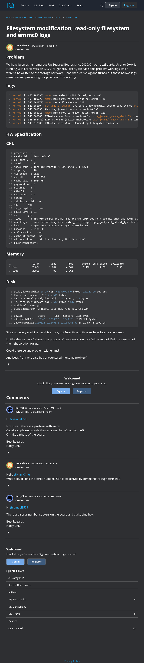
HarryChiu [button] (21, 407)
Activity (12, 592)
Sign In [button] (61, 391)
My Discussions (17, 606)
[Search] (101, 5)
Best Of (12, 621)
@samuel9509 (19, 419)
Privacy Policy (72, 661)
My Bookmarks (72, 599)
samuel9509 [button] (22, 45)
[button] (9, 47)
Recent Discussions (19, 585)
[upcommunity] (10, 5)
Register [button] (82, 391)
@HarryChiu (22, 474)
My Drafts (72, 613)
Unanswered (72, 628)
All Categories (16, 578)
